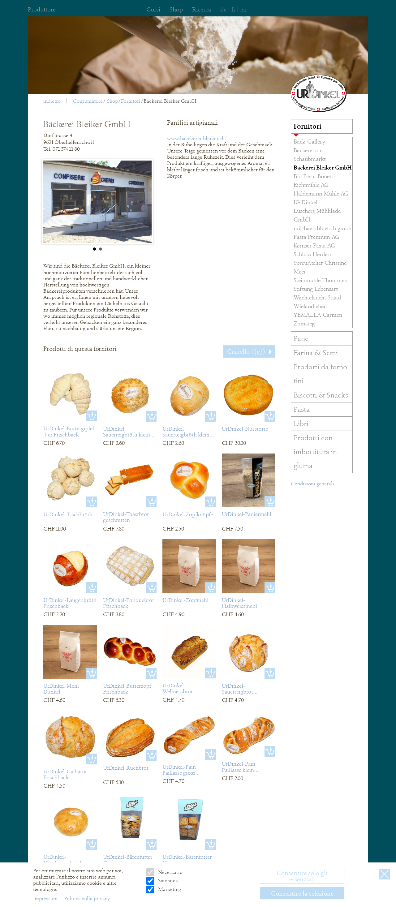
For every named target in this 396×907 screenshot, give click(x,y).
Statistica (167, 880)
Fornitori (130, 101)
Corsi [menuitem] (153, 9)
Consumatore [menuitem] (88, 101)
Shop (112, 101)
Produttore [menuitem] (42, 9)
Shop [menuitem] (176, 9)
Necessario (169, 872)
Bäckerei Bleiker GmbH (170, 101)
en (243, 9)
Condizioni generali (312, 484)
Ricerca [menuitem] (201, 9)
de (223, 9)
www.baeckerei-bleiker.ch (196, 138)
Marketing (169, 889)
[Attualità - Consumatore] (318, 93)
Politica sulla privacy (87, 898)
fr (233, 9)
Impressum (46, 898)
